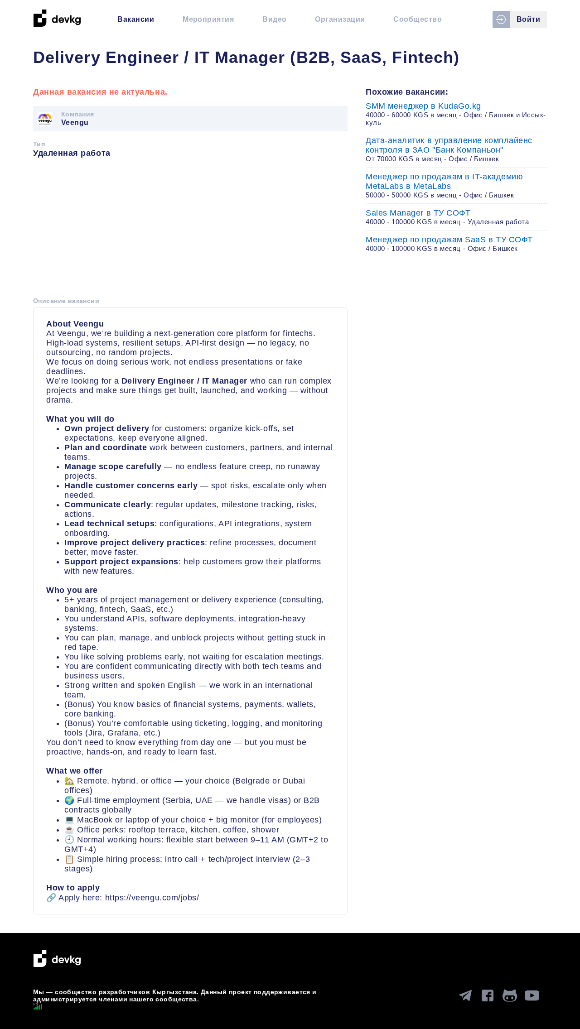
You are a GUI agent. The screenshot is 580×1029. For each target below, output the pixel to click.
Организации (340, 19)
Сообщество (417, 19)
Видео (274, 19)
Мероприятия (208, 19)
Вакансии (135, 19)
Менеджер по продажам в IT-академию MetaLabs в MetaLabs (444, 185)
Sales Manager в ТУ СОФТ (447, 217)
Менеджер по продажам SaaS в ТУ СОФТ (449, 243)
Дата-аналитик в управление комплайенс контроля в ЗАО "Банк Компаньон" (449, 149)
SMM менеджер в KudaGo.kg (456, 113)
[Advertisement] (190, 230)
